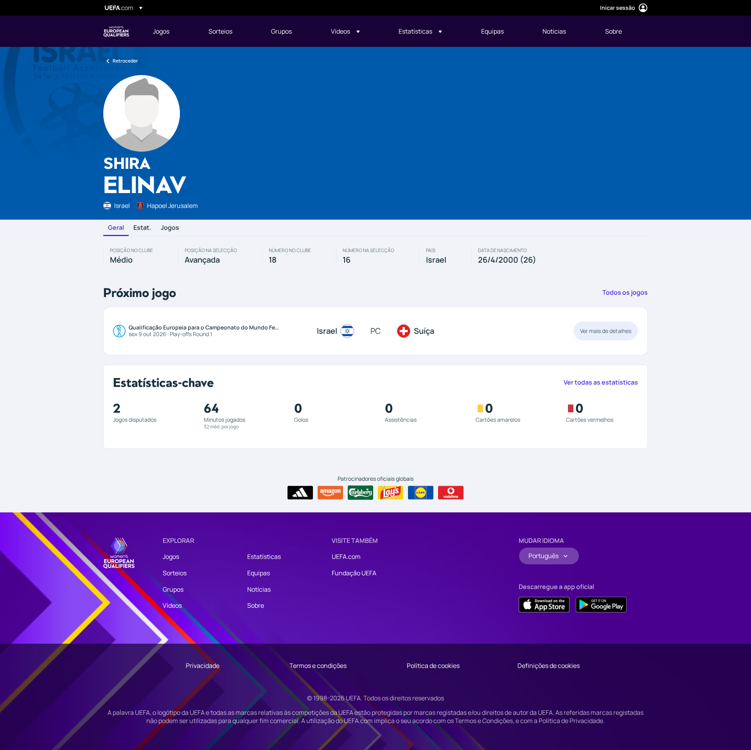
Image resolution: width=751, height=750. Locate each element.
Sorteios (175, 573)
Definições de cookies (548, 665)
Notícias (259, 589)
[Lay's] (390, 493)
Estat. (142, 227)
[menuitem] (171, 31)
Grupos (173, 589)
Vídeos (172, 605)
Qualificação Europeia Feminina (116, 31)
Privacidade (202, 665)
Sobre (255, 605)
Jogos (170, 227)
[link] (161, 31)
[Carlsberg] (360, 492)
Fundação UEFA (354, 573)
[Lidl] (420, 493)
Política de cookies (433, 665)
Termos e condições (318, 665)
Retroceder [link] (125, 60)
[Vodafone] (451, 493)
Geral (116, 227)
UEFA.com (346, 556)
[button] (345, 31)
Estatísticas (264, 556)
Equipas (258, 573)
